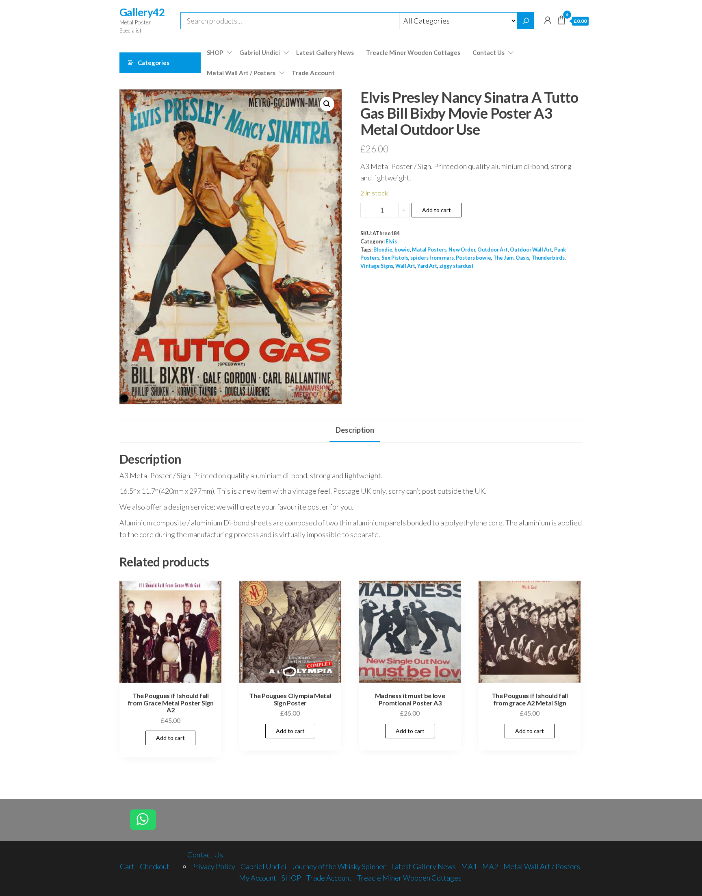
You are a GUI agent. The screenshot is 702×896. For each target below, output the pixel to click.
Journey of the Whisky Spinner (339, 866)
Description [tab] (355, 429)
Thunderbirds (548, 258)
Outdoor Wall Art (531, 250)
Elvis (391, 242)
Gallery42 (142, 12)
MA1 (469, 866)
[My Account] (547, 19)
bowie (402, 250)
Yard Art (427, 266)
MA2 (490, 866)
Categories (153, 62)
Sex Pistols (394, 258)
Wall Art (405, 266)
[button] (327, 104)
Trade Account (313, 72)
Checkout (154, 866)
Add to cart (436, 209)
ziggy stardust (456, 266)
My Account (257, 877)
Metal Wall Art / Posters (241, 72)
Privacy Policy (213, 866)
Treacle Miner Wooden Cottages (413, 52)
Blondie (382, 250)
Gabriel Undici (259, 52)
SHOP (215, 52)
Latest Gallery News (325, 52)
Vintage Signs (376, 266)
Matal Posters (429, 250)
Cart (127, 866)
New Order (461, 250)
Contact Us (488, 52)
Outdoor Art (492, 250)
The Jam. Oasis (511, 258)
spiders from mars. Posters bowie (450, 258)
